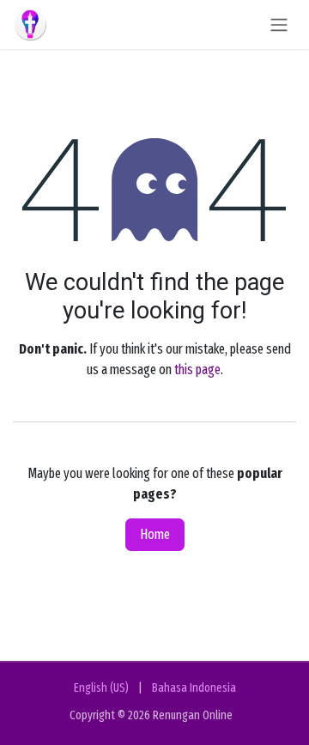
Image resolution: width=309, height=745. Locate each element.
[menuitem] (101, 688)
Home (155, 534)
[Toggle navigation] (279, 24)
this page (197, 369)
